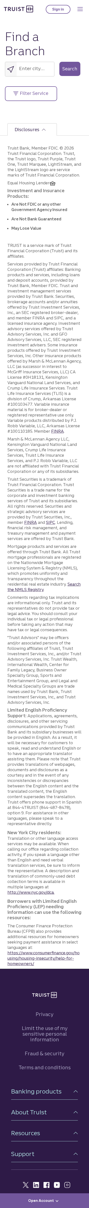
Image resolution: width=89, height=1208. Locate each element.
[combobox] (35, 68)
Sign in (61, 10)
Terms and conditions (45, 1067)
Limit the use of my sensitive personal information (44, 1034)
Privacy (44, 1014)
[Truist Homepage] (18, 8)
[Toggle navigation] (80, 9)
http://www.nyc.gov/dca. (30, 892)
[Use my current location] (11, 69)
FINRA (57, 431)
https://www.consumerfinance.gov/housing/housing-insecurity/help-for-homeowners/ (43, 958)
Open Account (41, 1200)
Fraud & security (44, 1053)
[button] (44, 1091)
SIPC (50, 522)
